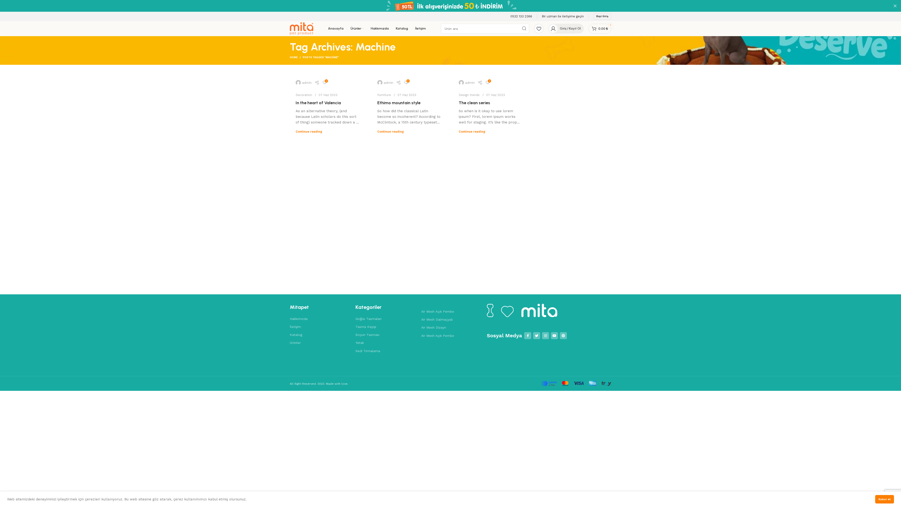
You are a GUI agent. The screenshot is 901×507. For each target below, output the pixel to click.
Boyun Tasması (367, 335)
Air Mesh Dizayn (433, 327)
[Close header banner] (895, 6)
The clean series (474, 102)
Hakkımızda (299, 319)
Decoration (304, 95)
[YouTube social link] (554, 335)
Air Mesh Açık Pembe (437, 311)
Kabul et (884, 499)
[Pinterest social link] (563, 335)
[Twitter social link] (536, 335)
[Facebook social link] (527, 335)
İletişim (295, 327)
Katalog (296, 335)
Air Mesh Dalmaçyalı (437, 319)
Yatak (359, 343)
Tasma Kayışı (365, 327)
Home (294, 57)
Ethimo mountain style (398, 102)
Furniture (384, 95)
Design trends (469, 95)
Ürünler (295, 343)
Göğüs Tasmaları (368, 319)
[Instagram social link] (545, 335)
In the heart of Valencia (318, 102)
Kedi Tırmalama (367, 351)
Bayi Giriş (602, 16)
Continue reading (309, 131)
